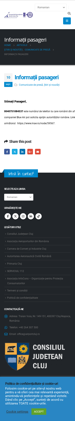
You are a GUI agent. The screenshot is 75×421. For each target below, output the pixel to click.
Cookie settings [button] (17, 412)
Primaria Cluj (14, 263)
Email (38, 151)
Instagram (23, 216)
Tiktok (38, 216)
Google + (30, 151)
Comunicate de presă (31, 84)
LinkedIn (22, 151)
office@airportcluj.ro (28, 334)
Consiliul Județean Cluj (20, 233)
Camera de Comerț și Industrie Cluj (26, 248)
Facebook (7, 151)
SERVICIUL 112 (15, 271)
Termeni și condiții (17, 290)
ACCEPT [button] (39, 411)
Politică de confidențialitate (22, 297)
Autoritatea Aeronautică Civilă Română (29, 256)
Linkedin (31, 216)
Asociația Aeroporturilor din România (28, 241)
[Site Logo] (18, 15)
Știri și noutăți (52, 84)
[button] (69, 13)
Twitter (15, 151)
